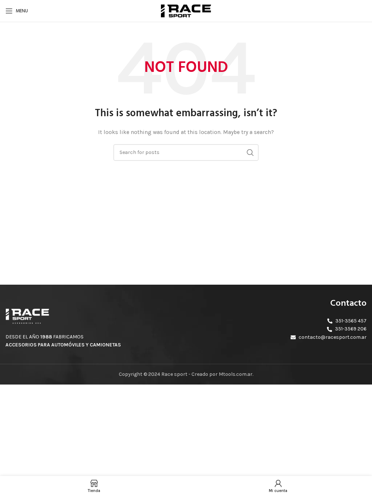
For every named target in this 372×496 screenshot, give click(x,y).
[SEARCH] (250, 152)
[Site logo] (186, 10)
